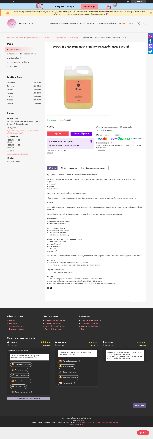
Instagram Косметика (53, 323)
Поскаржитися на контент (91, 422)
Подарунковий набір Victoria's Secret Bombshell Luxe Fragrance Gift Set (75, 353)
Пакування (13, 66)
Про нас (12, 320)
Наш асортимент (17, 37)
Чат (144, 433)
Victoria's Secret (86, 23)
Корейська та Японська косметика (38, 37)
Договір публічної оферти (91, 326)
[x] (51, 288)
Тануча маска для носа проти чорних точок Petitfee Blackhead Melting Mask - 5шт (26, 356)
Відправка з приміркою (90, 323)
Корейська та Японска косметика (63, 23)
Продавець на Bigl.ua (76, 420)
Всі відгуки (139, 405)
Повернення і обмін (16, 329)
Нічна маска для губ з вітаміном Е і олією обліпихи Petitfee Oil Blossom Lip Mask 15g (124, 353)
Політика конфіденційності (111, 422)
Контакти (13, 323)
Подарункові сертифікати (106, 23)
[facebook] (48, 288)
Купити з (77, 134)
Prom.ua (88, 418)
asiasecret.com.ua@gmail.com (18, 154)
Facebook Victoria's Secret (55, 326)
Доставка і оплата (16, 326)
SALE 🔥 (122, 23)
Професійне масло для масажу (66, 37)
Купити (58, 134)
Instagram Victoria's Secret (55, 320)
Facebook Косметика (53, 329)
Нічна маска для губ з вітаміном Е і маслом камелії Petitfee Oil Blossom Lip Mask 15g (124, 357)
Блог (83, 329)
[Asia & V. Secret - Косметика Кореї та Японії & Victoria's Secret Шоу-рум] (12, 23)
